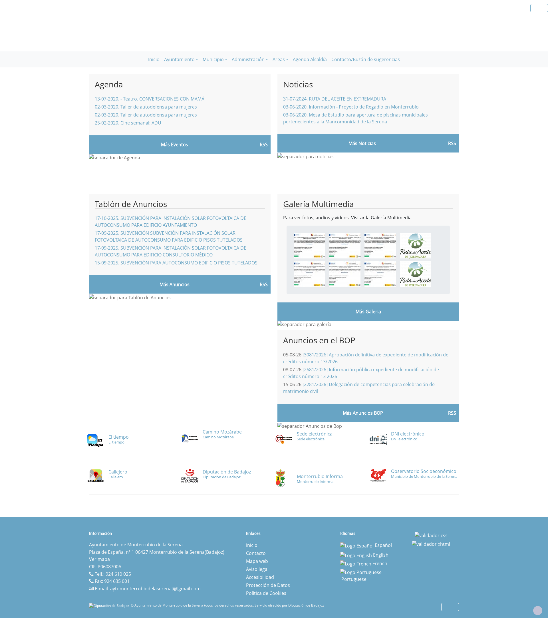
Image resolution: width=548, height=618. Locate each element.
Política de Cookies (266, 593)
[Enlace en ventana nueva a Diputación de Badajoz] (110, 605)
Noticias (298, 84)
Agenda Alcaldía (310, 59)
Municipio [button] (213, 59)
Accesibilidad (260, 577)
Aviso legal (257, 569)
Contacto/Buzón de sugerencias (365, 59)
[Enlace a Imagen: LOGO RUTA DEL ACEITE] (415, 245)
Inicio (154, 59)
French (379, 563)
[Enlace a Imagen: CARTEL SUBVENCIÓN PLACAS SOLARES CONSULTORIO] (345, 245)
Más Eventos (174, 144)
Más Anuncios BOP (363, 413)
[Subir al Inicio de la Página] (537, 610)
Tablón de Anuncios (131, 203)
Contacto (256, 553)
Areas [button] (279, 59)
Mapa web (257, 561)
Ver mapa (99, 559)
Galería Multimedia (318, 203)
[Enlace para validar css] (431, 535)
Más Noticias (362, 143)
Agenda (109, 84)
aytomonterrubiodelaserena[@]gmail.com (155, 588)
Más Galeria (368, 311)
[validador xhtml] (431, 543)
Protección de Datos (268, 585)
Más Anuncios (175, 284)
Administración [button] (248, 59)
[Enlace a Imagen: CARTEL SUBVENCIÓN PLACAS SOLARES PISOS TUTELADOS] (380, 245)
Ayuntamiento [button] (179, 59)
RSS (264, 284)
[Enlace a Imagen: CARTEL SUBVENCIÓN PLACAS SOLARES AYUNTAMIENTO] (309, 245)
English (380, 555)
